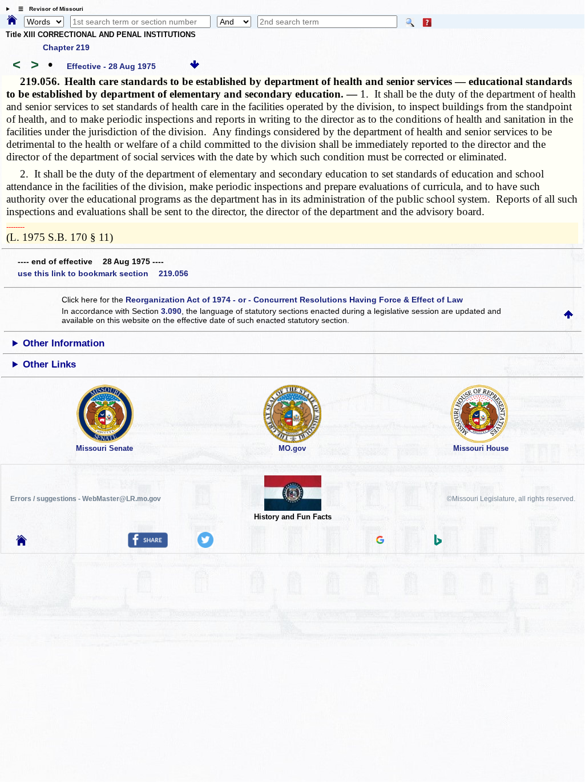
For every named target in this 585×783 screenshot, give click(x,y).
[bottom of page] (194, 66)
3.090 (171, 311)
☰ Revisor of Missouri (48, 9)
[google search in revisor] (380, 541)
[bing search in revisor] (438, 542)
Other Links (49, 364)
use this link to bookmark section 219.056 (103, 273)
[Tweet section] (205, 545)
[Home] (12, 20)
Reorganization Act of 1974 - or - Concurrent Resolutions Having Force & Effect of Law (294, 299)
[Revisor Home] (21, 542)
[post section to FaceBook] (148, 545)
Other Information (63, 343)
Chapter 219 (66, 47)
